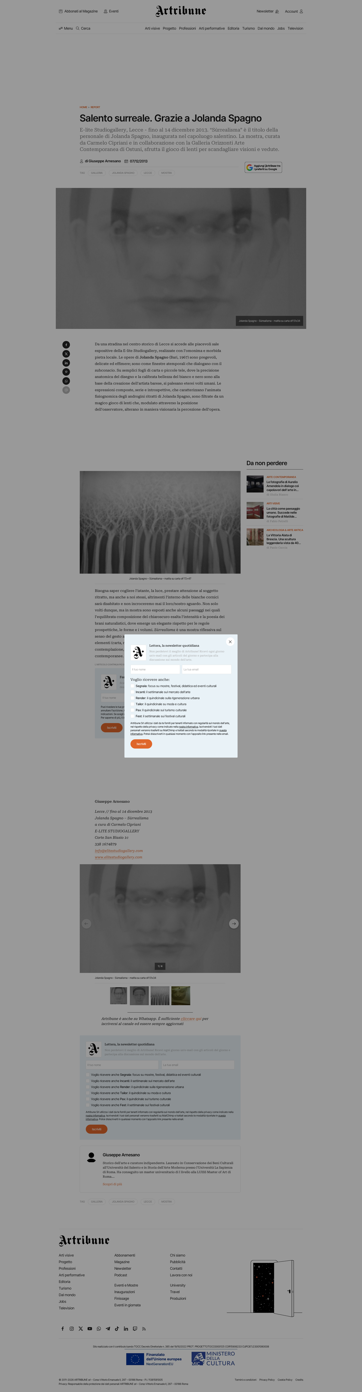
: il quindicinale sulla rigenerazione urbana (167, 698)
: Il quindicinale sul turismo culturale (161, 710)
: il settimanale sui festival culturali (160, 716)
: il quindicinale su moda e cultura (161, 704)
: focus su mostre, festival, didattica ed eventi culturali (176, 686)
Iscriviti (141, 744)
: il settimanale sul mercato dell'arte (163, 692)
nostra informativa (188, 726)
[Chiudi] (230, 641)
